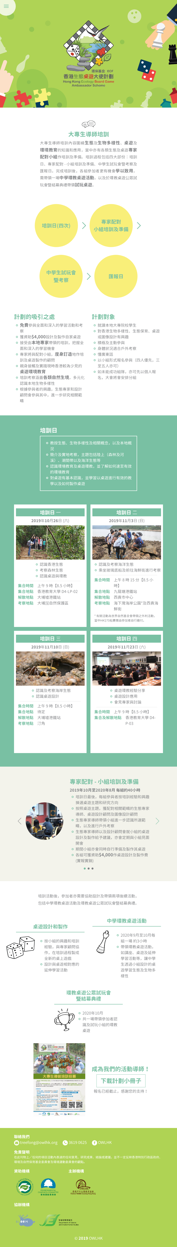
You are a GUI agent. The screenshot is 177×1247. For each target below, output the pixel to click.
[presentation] (20, 821)
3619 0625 (78, 1142)
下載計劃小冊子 (121, 1081)
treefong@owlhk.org (38, 1142)
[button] (85, 868)
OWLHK (105, 1142)
